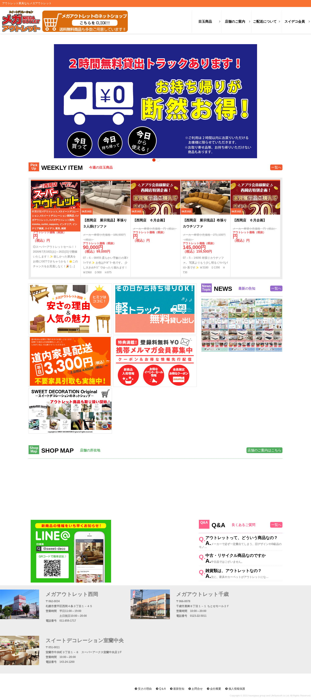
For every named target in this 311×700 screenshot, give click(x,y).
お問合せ (197, 688)
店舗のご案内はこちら (264, 450)
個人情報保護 (236, 688)
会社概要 (215, 688)
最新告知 (178, 688)
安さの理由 (144, 688)
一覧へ (276, 167)
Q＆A (162, 688)
